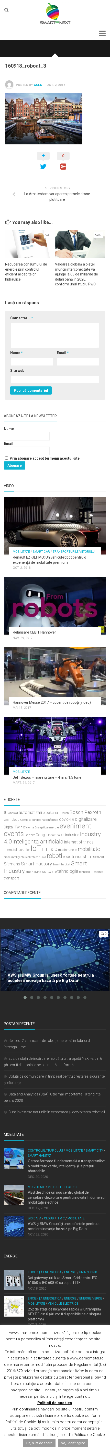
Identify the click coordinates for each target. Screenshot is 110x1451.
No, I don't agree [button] (73, 1443)
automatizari (30, 812)
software (49, 871)
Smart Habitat (39, 1155)
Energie (70, 1272)
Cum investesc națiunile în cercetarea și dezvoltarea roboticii (56, 1112)
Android (13, 813)
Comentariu (21, 318)
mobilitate (89, 849)
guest (39, 85)
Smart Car (41, 551)
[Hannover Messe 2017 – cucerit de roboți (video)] (55, 675)
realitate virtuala (35, 857)
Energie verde (90, 1298)
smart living (33, 872)
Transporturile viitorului (74, 551)
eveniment (75, 826)
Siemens (12, 863)
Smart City (94, 1150)
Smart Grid (88, 1272)
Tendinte (97, 872)
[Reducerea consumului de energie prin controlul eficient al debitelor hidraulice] (30, 244)
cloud (15, 820)
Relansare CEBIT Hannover (34, 632)
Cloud (49, 1218)
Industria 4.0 (56, 835)
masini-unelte (67, 850)
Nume (16, 353)
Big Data (34, 1218)
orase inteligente (14, 857)
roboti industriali (77, 856)
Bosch (65, 813)
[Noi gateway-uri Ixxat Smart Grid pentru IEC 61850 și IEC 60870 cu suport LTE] (14, 1280)
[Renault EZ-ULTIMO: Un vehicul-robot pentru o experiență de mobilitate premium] (55, 525)
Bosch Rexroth (85, 812)
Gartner (30, 835)
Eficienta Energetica (35, 827)
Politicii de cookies (54, 1402)
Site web (17, 371)
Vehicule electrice (63, 1187)
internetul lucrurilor (17, 850)
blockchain (52, 813)
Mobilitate (21, 551)
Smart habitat (61, 864)
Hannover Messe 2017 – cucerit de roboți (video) (52, 702)
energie (54, 827)
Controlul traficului (45, 1150)
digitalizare (86, 819)
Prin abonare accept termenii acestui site (44, 458)
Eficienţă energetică (44, 1272)
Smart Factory (36, 864)
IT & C (51, 849)
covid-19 (66, 819)
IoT (35, 848)
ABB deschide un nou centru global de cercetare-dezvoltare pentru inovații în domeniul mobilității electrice (66, 1197)
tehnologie (67, 871)
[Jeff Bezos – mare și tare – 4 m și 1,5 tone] (55, 746)
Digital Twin (13, 827)
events (14, 834)
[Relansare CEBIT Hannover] (55, 606)
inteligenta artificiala (38, 841)
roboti (54, 856)
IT (43, 850)
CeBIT (7, 820)
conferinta (52, 820)
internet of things (79, 842)
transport (11, 878)
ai (5, 812)
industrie (72, 835)
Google (41, 835)
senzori (99, 857)
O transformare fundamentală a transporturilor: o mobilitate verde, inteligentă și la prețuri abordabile (66, 1166)
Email (63, 353)
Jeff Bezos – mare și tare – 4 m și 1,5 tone (47, 777)
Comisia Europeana (32, 820)
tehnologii (85, 872)
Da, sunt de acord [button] (39, 1443)
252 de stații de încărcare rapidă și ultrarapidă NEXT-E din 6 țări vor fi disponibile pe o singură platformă (64, 1314)
